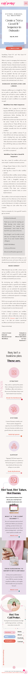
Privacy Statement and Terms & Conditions (14, 672)
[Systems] (14, 409)
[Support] (14, 446)
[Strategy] (14, 372)
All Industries (14, 15)
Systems (9, 14)
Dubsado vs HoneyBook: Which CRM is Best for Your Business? (20, 336)
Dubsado (18, 14)
